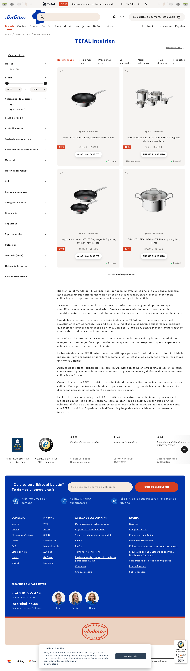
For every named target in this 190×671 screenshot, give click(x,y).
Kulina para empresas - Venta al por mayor (153, 546)
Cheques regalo (83, 572)
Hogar (15, 557)
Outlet (15, 563)
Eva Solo (48, 563)
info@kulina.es (25, 604)
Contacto (80, 566)
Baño (14, 546)
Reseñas (134, 524)
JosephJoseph (51, 546)
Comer (15, 529)
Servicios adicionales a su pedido (93, 535)
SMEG (46, 535)
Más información (69, 661)
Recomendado (65, 60)
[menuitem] (9, 27)
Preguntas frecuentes (141, 541)
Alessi (46, 529)
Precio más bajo (85, 61)
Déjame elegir (51, 664)
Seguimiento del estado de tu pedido (150, 561)
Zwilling (47, 552)
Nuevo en (166, 26)
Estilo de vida (19, 552)
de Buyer (48, 557)
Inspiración (149, 26)
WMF (46, 524)
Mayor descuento (163, 61)
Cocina (15, 524)
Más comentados (125, 61)
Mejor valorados (143, 61)
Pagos (78, 541)
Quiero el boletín (156, 487)
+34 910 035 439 (26, 593)
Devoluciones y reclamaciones (92, 524)
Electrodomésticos (22, 535)
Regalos (180, 26)
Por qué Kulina (137, 566)
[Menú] (185, 641)
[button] (121, 61)
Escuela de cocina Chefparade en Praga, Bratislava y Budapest (151, 553)
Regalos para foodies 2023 (90, 529)
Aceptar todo (130, 656)
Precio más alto (104, 61)
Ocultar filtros (16, 55)
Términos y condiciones (88, 552)
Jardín (15, 541)
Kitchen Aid (50, 541)
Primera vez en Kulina (141, 535)
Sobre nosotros (138, 572)
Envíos (78, 546)
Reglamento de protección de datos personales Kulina (95, 559)
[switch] (181, 660)
